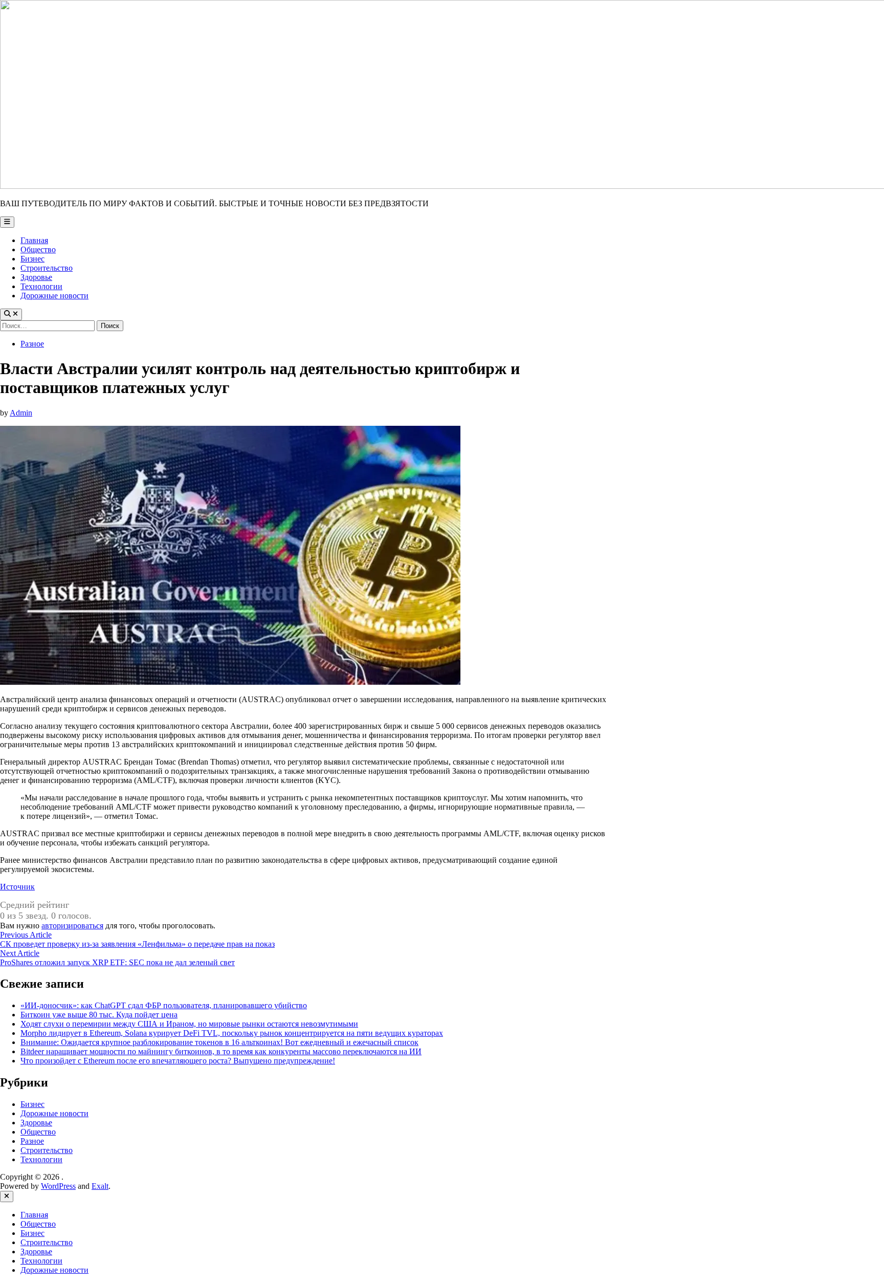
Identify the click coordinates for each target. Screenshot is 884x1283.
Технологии (41, 286)
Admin (21, 412)
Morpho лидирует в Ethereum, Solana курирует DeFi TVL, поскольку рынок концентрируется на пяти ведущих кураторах (231, 1033)
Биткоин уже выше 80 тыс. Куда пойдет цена (99, 1014)
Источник (17, 886)
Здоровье (36, 277)
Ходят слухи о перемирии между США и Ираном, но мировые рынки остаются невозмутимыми (189, 1023)
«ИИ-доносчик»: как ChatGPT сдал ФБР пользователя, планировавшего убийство (163, 1005)
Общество (38, 249)
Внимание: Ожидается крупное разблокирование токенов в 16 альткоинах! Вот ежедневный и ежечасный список (219, 1042)
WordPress (58, 1186)
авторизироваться (72, 925)
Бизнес (32, 258)
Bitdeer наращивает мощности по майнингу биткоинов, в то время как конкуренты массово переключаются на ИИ (221, 1051)
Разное (32, 343)
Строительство (46, 268)
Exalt (100, 1186)
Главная (34, 240)
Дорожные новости (54, 295)
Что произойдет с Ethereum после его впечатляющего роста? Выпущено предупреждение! (177, 1060)
